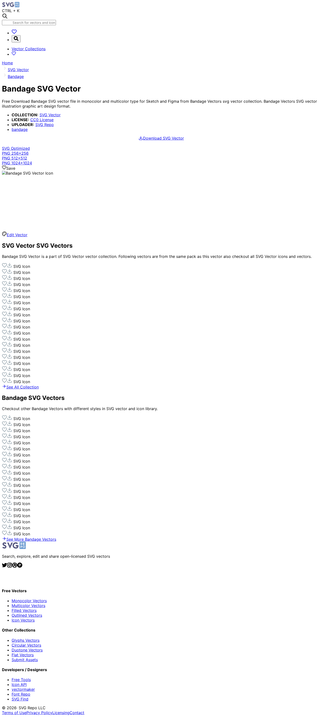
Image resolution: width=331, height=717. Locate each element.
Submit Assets (25, 659)
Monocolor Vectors (29, 600)
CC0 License (42, 119)
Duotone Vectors (27, 650)
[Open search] (16, 38)
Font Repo (21, 694)
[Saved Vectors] (14, 32)
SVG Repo (44, 124)
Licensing (61, 712)
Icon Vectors (23, 620)
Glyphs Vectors (25, 640)
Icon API (19, 684)
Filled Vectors (24, 610)
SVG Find (20, 699)
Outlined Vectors (27, 615)
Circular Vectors (26, 645)
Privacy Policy (39, 712)
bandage (20, 129)
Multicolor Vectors (28, 605)
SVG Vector (50, 114)
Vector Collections (29, 48)
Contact (77, 712)
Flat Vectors (23, 654)
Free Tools (21, 679)
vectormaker (23, 689)
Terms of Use (14, 712)
